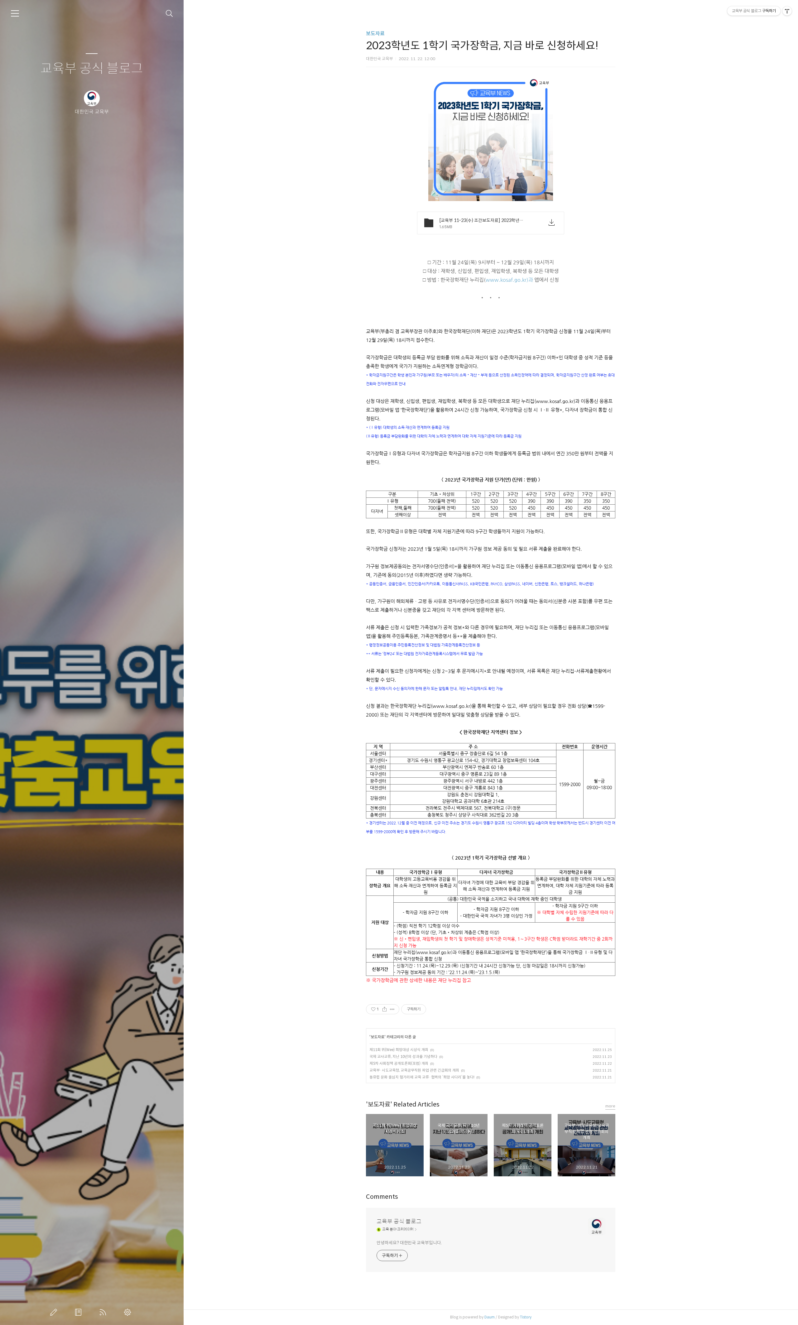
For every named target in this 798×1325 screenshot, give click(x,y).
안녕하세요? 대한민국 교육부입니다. (409, 1243)
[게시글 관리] (392, 1009)
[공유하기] (384, 1009)
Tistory (525, 1317)
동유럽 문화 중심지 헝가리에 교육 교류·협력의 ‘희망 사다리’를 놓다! (421, 1077)
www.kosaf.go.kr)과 (509, 280)
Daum (489, 1317)
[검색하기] (169, 13)
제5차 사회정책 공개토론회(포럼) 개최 (398, 1063)
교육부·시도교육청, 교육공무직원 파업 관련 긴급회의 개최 (414, 1070)
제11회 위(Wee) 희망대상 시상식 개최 (398, 1049)
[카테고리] (15, 13)
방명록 (79, 1312)
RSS (104, 1312)
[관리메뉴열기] (787, 11)
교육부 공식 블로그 (91, 68)
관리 (128, 1312)
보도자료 (375, 33)
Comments (382, 1197)
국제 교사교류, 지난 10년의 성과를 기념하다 (403, 1056)
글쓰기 (54, 1312)
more (610, 1106)
